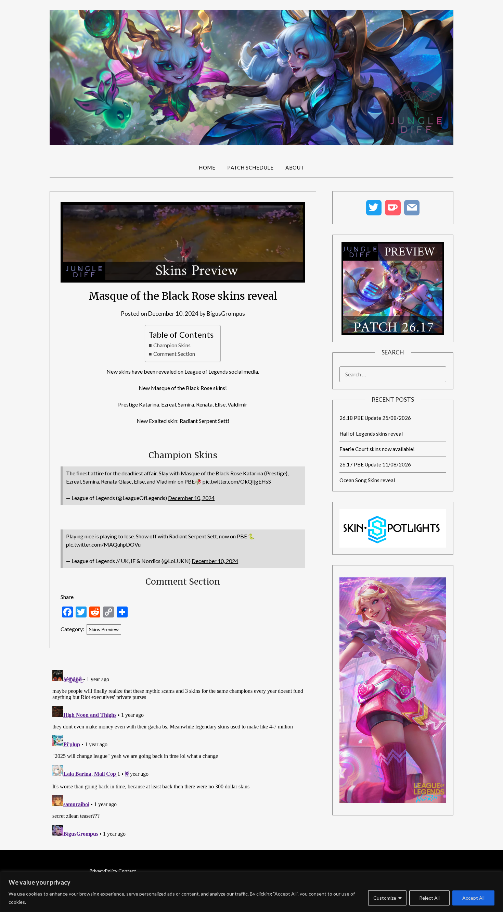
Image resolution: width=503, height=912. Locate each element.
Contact (127, 871)
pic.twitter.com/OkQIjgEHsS (237, 481)
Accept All (473, 898)
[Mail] (412, 207)
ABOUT (294, 167)
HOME (207, 167)
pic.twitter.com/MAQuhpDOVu (103, 544)
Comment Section (174, 353)
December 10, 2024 (191, 498)
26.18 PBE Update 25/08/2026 (375, 418)
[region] (251, 892)
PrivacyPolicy (103, 871)
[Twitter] (374, 207)
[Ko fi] (392, 207)
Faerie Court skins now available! (377, 449)
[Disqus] (183, 753)
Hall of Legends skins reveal (371, 433)
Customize (384, 898)
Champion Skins (171, 345)
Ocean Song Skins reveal (367, 480)
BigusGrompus (226, 313)
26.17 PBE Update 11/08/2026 (375, 464)
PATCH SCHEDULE (250, 167)
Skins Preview (104, 629)
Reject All (429, 898)
